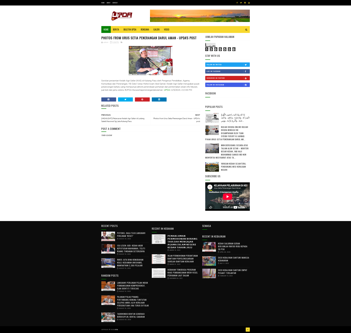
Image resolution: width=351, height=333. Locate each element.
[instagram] (245, 2)
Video (166, 29)
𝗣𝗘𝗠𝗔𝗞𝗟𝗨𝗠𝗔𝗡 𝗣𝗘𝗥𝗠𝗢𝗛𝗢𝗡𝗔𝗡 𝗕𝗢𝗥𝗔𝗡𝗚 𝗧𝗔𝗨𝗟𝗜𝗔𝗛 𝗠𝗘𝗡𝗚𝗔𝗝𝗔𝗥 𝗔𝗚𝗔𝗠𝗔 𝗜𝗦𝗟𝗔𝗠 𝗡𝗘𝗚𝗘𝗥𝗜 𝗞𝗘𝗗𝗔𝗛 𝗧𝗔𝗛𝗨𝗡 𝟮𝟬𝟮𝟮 (182, 241)
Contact (115, 3)
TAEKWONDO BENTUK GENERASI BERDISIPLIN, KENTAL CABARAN (131, 315)
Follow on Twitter (214, 65)
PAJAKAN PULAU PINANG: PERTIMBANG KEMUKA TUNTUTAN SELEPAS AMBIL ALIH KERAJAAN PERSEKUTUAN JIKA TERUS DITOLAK (133, 301)
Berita (116, 29)
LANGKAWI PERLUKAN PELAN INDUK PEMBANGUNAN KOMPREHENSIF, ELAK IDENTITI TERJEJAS (132, 285)
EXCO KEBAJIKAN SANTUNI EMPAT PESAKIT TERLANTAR (232, 271)
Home (103, 3)
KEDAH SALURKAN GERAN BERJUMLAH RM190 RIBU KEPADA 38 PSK (232, 246)
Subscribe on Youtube (216, 78)
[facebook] (237, 2)
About (109, 3)
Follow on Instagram (215, 85)
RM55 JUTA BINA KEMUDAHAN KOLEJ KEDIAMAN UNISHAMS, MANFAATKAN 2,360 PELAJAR (130, 262)
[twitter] (241, 2)
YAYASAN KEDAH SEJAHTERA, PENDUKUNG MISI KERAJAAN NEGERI (233, 166)
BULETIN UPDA (130, 29)
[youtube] (249, 2)
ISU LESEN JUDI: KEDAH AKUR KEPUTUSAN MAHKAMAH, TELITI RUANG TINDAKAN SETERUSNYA (131, 248)
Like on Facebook (213, 71)
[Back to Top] (248, 330)
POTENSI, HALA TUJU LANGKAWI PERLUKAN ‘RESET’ (131, 234)
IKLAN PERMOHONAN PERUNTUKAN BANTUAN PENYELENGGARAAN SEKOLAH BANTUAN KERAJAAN (183, 258)
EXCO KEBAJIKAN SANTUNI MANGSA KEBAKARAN (233, 259)
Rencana (145, 29)
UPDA (167, 90)
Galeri (156, 29)
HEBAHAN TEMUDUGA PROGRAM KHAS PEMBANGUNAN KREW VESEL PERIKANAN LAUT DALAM (183, 272)
